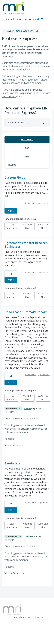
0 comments (30, 203)
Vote (11, 210)
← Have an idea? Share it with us (21, 31)
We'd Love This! (44, 226)
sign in (36, 19)
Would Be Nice (28, 226)
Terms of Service (35, 617)
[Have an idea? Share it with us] (13, 7)
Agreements (44, 203)
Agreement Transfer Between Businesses (26, 244)
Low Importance (12, 226)
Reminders (12, 463)
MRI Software (20, 617)
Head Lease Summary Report (25, 312)
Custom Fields (14, 177)
